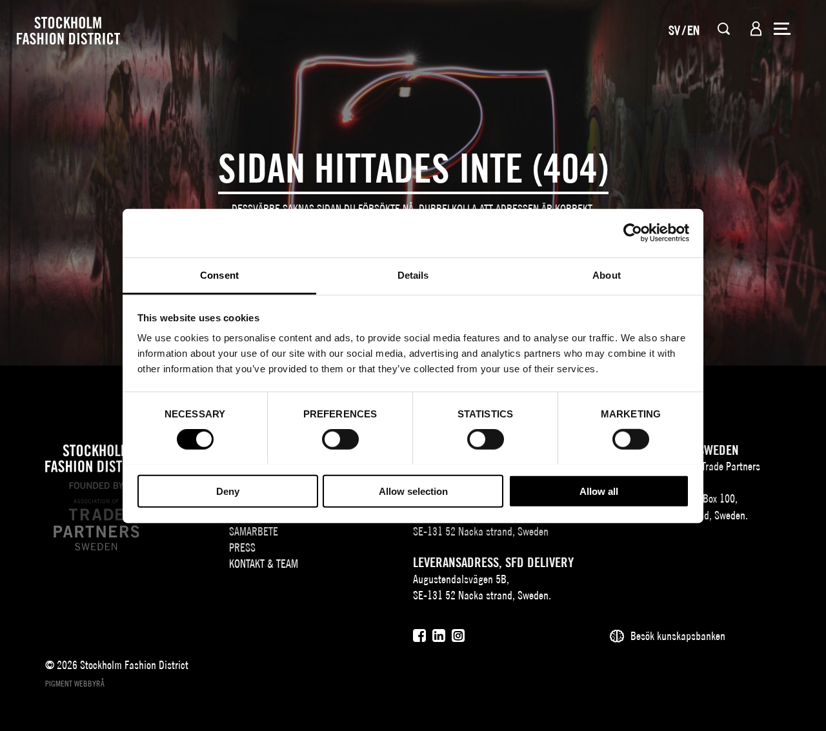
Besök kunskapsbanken (677, 636)
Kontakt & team (263, 563)
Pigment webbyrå (75, 683)
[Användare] (756, 29)
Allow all (598, 490)
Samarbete (253, 531)
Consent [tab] (219, 274)
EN (693, 30)
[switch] (340, 439)
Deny (227, 490)
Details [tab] (413, 274)
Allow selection (413, 490)
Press (242, 547)
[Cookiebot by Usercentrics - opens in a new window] (632, 233)
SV (674, 30)
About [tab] (606, 274)
